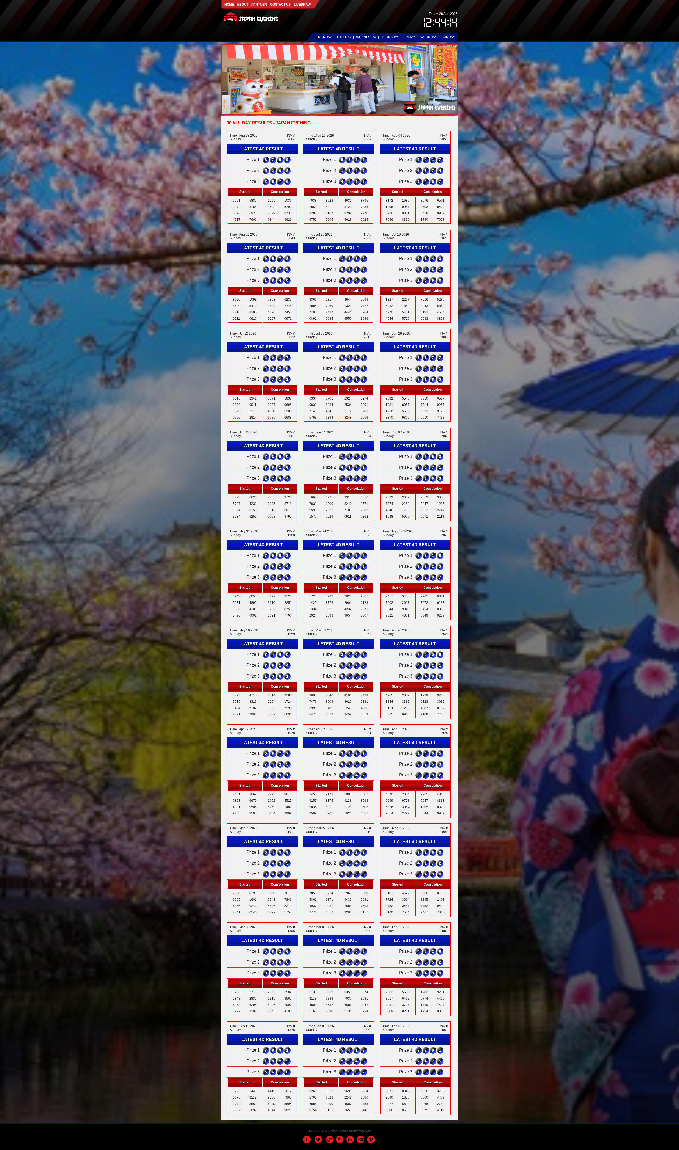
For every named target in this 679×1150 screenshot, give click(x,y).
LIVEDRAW (302, 4)
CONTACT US (280, 4)
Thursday (390, 37)
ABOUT (242, 4)
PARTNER (259, 4)
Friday (409, 37)
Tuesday (344, 37)
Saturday (428, 37)
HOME (229, 4)
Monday (325, 37)
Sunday (448, 37)
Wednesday (366, 37)
